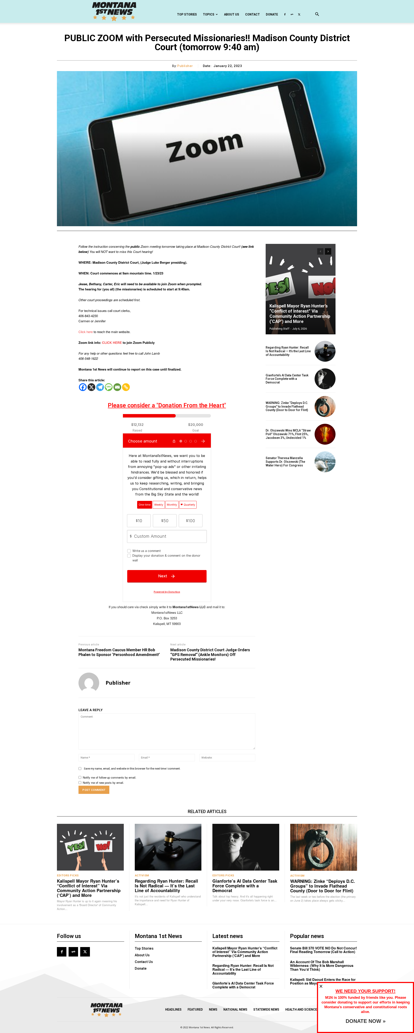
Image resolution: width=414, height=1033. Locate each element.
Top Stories (187, 14)
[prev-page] (320, 251)
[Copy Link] (126, 387)
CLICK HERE (112, 342)
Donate (272, 14)
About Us (231, 14)
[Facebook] (285, 14)
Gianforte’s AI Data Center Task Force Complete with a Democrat (287, 379)
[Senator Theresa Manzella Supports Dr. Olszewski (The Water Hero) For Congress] (325, 461)
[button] (317, 15)
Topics (208, 14)
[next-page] (328, 251)
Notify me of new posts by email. (103, 783)
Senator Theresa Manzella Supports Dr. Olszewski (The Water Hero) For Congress (285, 461)
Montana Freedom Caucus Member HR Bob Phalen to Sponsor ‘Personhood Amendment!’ (119, 652)
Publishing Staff (279, 328)
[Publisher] (88, 683)
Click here (85, 331)
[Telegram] (100, 387)
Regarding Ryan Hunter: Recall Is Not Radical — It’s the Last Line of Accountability (288, 351)
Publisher (185, 66)
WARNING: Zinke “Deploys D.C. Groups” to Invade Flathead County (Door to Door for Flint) (287, 406)
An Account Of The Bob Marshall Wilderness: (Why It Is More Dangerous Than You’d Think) (321, 965)
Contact (252, 14)
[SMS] (109, 387)
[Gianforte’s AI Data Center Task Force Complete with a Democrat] (325, 378)
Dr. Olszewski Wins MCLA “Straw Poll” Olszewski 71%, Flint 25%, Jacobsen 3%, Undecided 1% (288, 434)
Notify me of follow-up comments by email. (109, 777)
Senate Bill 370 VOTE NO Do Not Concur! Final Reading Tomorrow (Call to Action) (323, 950)
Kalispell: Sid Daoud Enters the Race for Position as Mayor (323, 981)
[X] (299, 14)
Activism (142, 875)
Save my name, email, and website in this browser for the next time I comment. (132, 768)
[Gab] (292, 14)
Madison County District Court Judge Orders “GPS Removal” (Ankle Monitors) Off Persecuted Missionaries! (210, 654)
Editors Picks (68, 875)
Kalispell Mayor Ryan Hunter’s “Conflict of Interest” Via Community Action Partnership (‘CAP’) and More (300, 313)
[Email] (117, 387)
